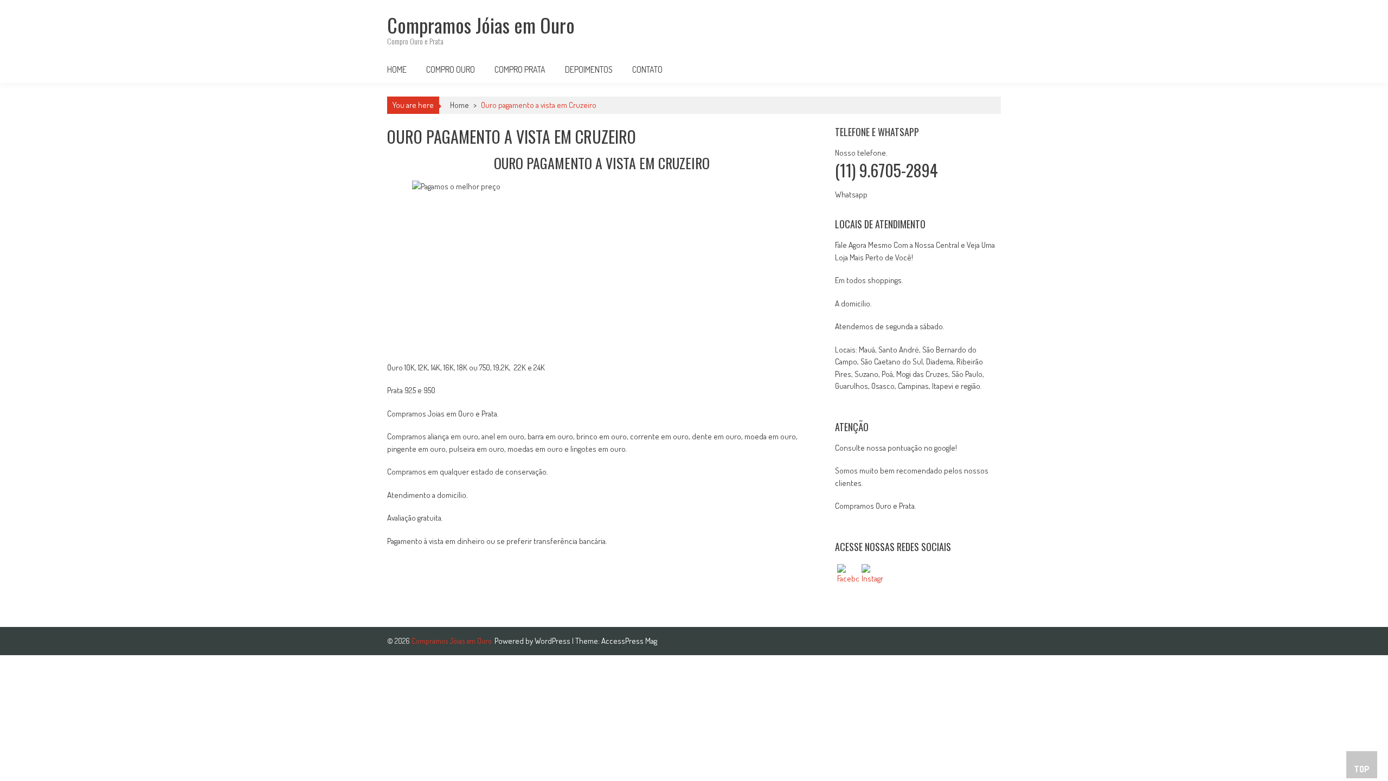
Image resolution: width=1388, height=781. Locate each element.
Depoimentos (589, 69)
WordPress (553, 641)
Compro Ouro (450, 69)
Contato (647, 69)
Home (397, 69)
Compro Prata (519, 69)
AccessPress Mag (629, 641)
